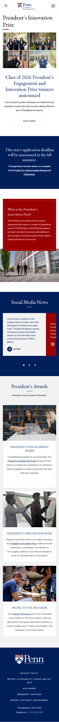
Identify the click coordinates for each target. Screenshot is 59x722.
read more (29, 121)
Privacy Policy (29, 673)
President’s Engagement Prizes (22, 461)
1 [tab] (24, 365)
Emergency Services (29, 694)
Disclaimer (29, 689)
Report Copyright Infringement (30, 700)
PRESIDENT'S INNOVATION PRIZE (29, 533)
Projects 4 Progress (21, 614)
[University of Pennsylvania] (29, 659)
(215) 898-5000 (35, 712)
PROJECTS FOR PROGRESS (29, 608)
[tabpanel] (24, 334)
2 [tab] (29, 365)
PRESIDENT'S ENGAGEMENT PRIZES (29, 449)
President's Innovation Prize (23, 543)
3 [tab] (35, 365)
